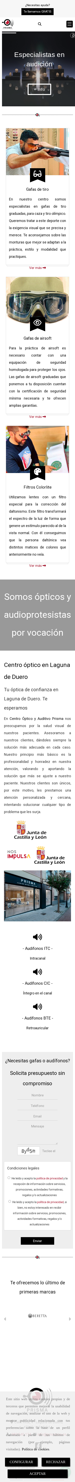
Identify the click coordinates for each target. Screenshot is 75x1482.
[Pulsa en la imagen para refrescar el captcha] (29, 1151)
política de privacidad (49, 1178)
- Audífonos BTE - (37, 1018)
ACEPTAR (37, 1474)
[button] (37, 11)
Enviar (37, 1241)
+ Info (39, 89)
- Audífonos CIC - (37, 983)
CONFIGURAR (21, 1462)
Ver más (36, 268)
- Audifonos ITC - (38, 948)
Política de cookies (35, 1449)
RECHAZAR (55, 1462)
